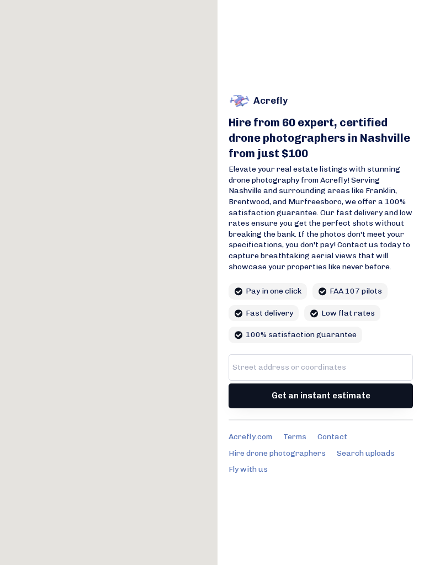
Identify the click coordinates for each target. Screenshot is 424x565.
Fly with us (248, 469)
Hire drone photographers (277, 453)
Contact (332, 436)
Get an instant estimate (321, 396)
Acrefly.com (250, 436)
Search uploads (366, 453)
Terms (294, 436)
